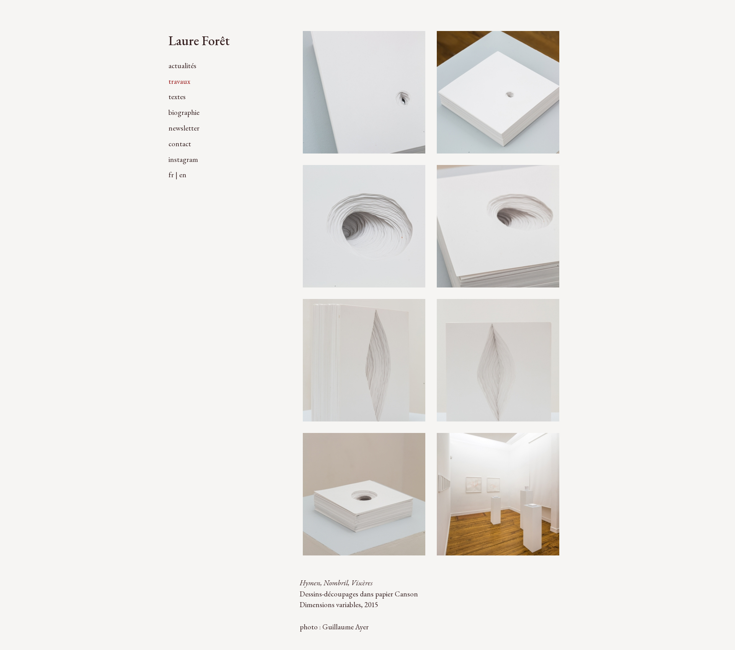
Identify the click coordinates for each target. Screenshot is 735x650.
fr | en (177, 175)
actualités (182, 65)
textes (177, 96)
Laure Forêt (199, 40)
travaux (179, 81)
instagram (183, 159)
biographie (183, 112)
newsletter (183, 128)
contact (179, 144)
